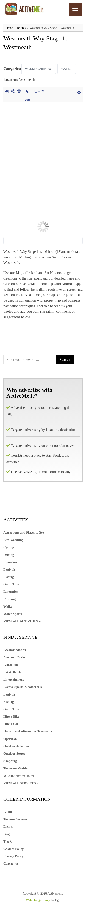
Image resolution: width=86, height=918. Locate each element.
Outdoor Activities (16, 746)
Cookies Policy (13, 849)
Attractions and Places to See (23, 532)
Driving (8, 555)
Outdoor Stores (14, 753)
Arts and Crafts (14, 657)
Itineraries (10, 591)
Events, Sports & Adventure (22, 687)
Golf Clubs (11, 584)
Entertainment (13, 679)
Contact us (10, 863)
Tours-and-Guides (15, 768)
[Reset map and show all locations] (79, 92)
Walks (66, 69)
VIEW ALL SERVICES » (20, 783)
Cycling (8, 547)
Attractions (11, 665)
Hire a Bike (11, 716)
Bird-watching (13, 540)
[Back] (6, 92)
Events (8, 826)
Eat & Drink (12, 672)
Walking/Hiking (38, 69)
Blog (6, 834)
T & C (7, 841)
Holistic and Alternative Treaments (27, 731)
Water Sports (12, 614)
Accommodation (14, 650)
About (7, 812)
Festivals (9, 569)
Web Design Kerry (38, 900)
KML (27, 92)
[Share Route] (13, 92)
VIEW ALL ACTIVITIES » (22, 621)
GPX (41, 91)
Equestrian (11, 562)
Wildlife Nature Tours (18, 776)
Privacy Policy (13, 856)
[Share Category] (19, 92)
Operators (10, 739)
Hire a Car (10, 724)
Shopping (10, 761)
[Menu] (75, 9)
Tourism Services (15, 819)
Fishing (8, 577)
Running (9, 599)
